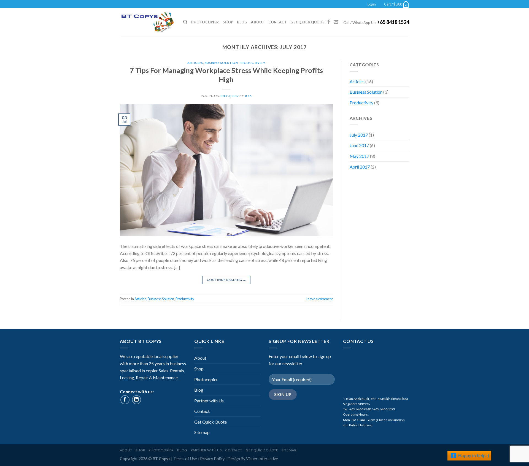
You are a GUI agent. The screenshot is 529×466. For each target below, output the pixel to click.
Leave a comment (319, 299)
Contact (277, 22)
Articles (195, 62)
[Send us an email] (336, 22)
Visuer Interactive (262, 458)
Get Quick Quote (307, 22)
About (257, 22)
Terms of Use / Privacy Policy (199, 458)
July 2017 (359, 134)
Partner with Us (209, 400)
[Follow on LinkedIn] (136, 399)
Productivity (252, 62)
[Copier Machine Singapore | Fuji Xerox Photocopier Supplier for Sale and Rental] (147, 22)
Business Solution (221, 62)
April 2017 (360, 166)
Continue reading (226, 280)
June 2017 (359, 145)
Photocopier (205, 22)
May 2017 (359, 156)
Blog (242, 22)
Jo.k (248, 95)
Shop (228, 22)
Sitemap (202, 432)
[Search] (185, 22)
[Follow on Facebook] (328, 22)
